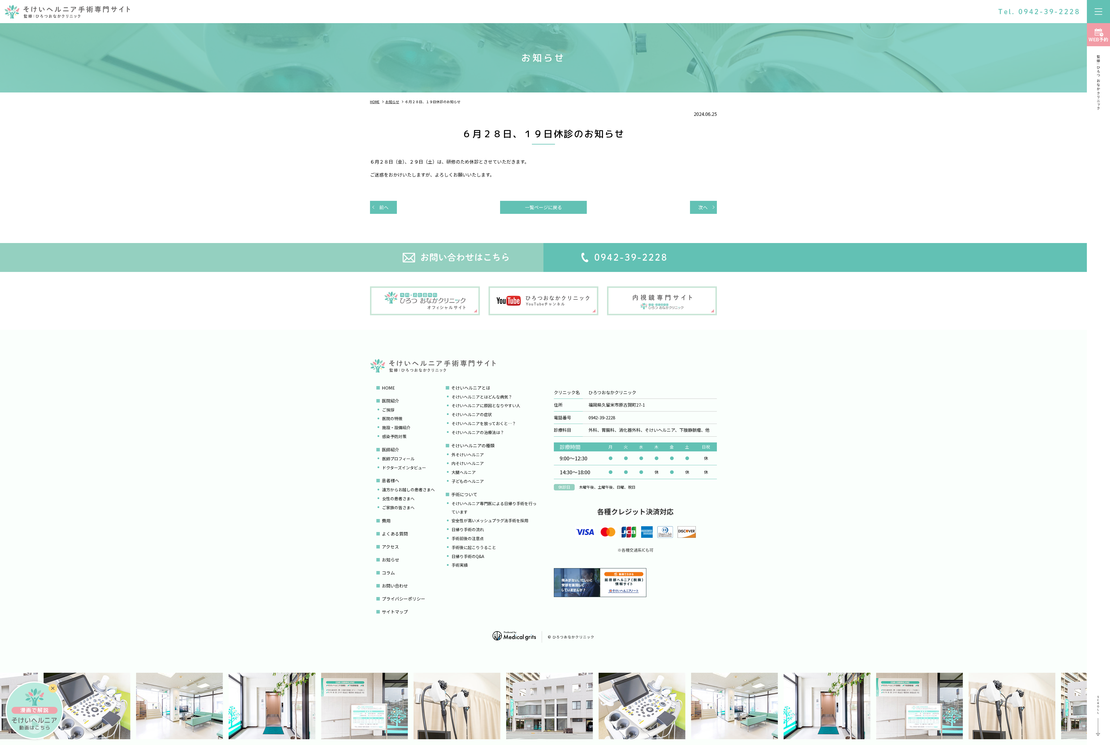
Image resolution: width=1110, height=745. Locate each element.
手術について (464, 494)
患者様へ (390, 480)
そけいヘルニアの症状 (472, 414)
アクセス (390, 547)
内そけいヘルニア (468, 463)
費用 (386, 521)
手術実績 (460, 565)
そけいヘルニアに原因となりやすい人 (486, 405)
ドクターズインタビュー (404, 467)
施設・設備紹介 (396, 427)
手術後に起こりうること (474, 547)
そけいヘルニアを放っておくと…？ (484, 423)
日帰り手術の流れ (468, 529)
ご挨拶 (388, 410)
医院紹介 (390, 401)
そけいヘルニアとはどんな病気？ (482, 397)
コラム (388, 573)
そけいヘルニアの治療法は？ (478, 432)
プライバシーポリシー (403, 599)
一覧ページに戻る (543, 207)
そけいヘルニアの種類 (473, 445)
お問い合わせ (395, 586)
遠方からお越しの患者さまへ (408, 489)
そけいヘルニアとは (470, 388)
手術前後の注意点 (468, 538)
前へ (383, 207)
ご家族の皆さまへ (398, 507)
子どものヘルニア (468, 481)
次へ (703, 207)
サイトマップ (395, 612)
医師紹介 (390, 449)
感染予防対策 (394, 436)
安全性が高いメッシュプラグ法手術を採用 (490, 520)
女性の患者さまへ (398, 498)
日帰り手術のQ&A (468, 556)
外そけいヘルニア (468, 454)
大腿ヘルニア (464, 472)
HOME (388, 388)
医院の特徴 (392, 418)
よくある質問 (395, 534)
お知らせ (390, 560)
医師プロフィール (398, 459)
